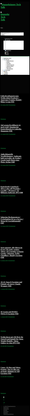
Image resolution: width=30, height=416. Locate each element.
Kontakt (5, 410)
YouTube (8, 63)
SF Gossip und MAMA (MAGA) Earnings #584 (9, 313)
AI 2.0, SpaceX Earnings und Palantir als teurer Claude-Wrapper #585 (11, 284)
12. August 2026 (4, 226)
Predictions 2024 (7, 58)
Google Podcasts (10, 64)
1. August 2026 (4, 316)
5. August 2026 (4, 289)
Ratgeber (5, 412)
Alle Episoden (9, 68)
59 (4, 402)
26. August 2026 (4, 105)
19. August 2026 (4, 165)
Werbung (7, 54)
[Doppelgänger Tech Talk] (12, 14)
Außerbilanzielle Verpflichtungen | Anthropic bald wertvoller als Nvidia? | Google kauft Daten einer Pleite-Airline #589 (11, 158)
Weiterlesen (3, 119)
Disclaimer (5, 411)
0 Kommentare (12, 105)
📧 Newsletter (6, 70)
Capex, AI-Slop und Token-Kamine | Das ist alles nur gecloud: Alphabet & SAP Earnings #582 (11, 370)
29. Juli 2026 (4, 346)
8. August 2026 (4, 260)
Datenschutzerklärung (8, 414)
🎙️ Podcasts (6, 59)
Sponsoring (6, 409)
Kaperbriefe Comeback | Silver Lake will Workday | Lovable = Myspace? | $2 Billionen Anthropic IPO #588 (12, 189)
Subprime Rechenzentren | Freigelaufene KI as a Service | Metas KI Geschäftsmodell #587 (12, 220)
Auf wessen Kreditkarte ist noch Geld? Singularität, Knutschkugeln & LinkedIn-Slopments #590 (11, 128)
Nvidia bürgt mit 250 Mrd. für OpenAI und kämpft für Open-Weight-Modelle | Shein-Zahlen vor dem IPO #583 (12, 340)
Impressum (6, 407)
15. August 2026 (4, 195)
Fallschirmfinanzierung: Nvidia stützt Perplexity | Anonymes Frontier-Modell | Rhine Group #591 (11, 99)
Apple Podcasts (10, 60)
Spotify (8, 62)
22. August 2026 (4, 134)
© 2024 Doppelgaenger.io (9, 406)
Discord (5, 71)
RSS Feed (8, 67)
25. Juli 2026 (4, 376)
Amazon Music (9, 66)
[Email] (1, 36)
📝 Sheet (5, 72)
